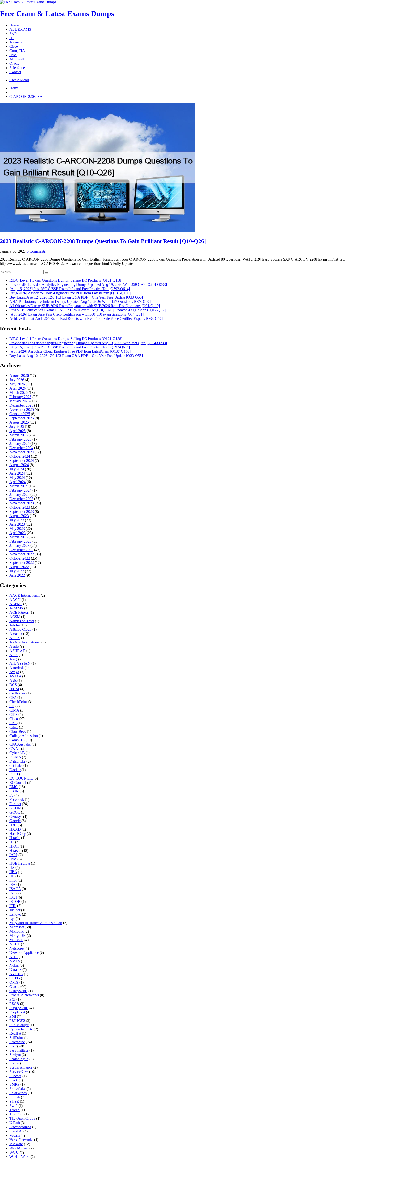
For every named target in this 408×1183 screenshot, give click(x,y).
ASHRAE (17, 651)
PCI (12, 999)
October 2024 (19, 456)
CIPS (13, 714)
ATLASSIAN (19, 663)
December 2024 (21, 448)
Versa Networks (21, 1140)
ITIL (12, 906)
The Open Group (22, 1118)
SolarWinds (18, 1093)
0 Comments (36, 251)
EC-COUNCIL (21, 778)
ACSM (14, 617)
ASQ (13, 659)
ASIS (13, 655)
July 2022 (16, 571)
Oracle (14, 63)
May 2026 (17, 384)
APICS (14, 638)
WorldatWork (19, 1157)
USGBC (15, 1131)
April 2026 (17, 388)
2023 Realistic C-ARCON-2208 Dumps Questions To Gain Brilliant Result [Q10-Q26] (103, 241)
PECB (14, 1004)
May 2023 (17, 529)
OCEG (14, 978)
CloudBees (17, 731)
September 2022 (21, 563)
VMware (16, 1144)
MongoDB (17, 936)
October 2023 (19, 507)
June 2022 (17, 575)
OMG (13, 982)
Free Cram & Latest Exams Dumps (57, 13)
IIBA (13, 872)
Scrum (14, 1063)
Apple (14, 646)
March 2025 (18, 435)
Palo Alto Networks (24, 995)
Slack (13, 1080)
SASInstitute (18, 1050)
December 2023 (21, 499)
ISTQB (15, 902)
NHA (13, 957)
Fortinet (15, 804)
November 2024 (21, 452)
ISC (12, 893)
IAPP (13, 855)
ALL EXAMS (20, 29)
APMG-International (24, 642)
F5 (11, 795)
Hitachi (14, 838)
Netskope (16, 948)
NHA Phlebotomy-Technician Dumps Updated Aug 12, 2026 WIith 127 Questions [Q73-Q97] (80, 302)
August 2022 (19, 567)
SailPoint (16, 1038)
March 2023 (18, 537)
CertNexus (17, 693)
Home (14, 25)
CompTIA (17, 51)
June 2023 (17, 524)
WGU (14, 1152)
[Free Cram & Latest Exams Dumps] (28, 2)
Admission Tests (21, 621)
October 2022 (19, 558)
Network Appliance (24, 953)
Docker (15, 770)
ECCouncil (17, 782)
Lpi (12, 919)
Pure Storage (19, 1025)
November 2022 (21, 554)
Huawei (15, 851)
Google (15, 821)
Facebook (16, 799)
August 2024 (19, 465)
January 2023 (19, 546)
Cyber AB (17, 753)
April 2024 (17, 482)
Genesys (15, 816)
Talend (14, 1110)
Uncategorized (20, 1127)
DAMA (15, 757)
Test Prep (16, 1114)
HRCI (14, 846)
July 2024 (16, 469)
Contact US (203, 1170)
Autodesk (16, 668)
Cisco (13, 46)
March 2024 (18, 486)
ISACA (15, 889)
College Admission (23, 736)
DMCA (150, 1170)
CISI (13, 723)
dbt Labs (15, 765)
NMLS (14, 961)
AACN (15, 600)
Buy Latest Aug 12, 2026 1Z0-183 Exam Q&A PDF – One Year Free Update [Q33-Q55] (76, 297)
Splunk (14, 1097)
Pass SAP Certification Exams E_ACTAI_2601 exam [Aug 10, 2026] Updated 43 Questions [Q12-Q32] (87, 310)
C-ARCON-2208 (22, 96)
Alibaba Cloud (20, 629)
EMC (13, 787)
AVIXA (15, 676)
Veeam (14, 1135)
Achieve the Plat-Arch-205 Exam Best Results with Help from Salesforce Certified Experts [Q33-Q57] (86, 319)
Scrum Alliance (20, 1067)
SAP (13, 34)
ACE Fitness (19, 612)
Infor (13, 880)
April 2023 (17, 533)
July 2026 (16, 380)
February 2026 (20, 397)
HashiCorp (17, 834)
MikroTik (16, 931)
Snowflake (17, 1089)
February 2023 (20, 541)
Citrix (13, 727)
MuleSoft (16, 940)
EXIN (14, 791)
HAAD (15, 829)
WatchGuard (18, 1148)
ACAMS (16, 608)
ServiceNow (18, 1072)
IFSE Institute (19, 863)
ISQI (13, 897)
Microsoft (16, 59)
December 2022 (21, 550)
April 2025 (17, 431)
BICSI (14, 689)
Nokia (14, 965)
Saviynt (15, 1055)
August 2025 (19, 422)
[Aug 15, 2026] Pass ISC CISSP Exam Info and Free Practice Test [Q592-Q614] (69, 289)
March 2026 (18, 392)
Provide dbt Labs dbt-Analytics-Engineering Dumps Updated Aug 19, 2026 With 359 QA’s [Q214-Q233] (88, 285)
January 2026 (19, 401)
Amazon (15, 42)
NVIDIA (16, 974)
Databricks (17, 761)
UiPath (14, 1123)
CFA (13, 697)
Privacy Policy (174, 1170)
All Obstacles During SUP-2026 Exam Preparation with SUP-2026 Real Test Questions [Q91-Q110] (84, 306)
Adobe (14, 625)
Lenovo (15, 914)
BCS (13, 685)
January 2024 (19, 495)
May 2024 (17, 478)
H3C (13, 825)
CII (11, 706)
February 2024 (20, 490)
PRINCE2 (17, 1021)
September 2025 (21, 418)
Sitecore (15, 1076)
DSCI (13, 774)
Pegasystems (18, 1008)
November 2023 (21, 503)
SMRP (14, 1084)
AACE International (24, 595)
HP (11, 38)
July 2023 (16, 520)
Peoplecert (17, 1012)
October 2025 (19, 414)
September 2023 (21, 512)
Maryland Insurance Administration (35, 923)
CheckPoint (18, 702)
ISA (12, 885)
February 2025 (20, 439)
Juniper (14, 910)
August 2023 (19, 516)
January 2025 (19, 443)
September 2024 (21, 461)
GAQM (15, 808)
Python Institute (21, 1029)
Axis (13, 680)
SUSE (14, 1101)
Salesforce (17, 68)
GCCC (14, 812)
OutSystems (18, 991)
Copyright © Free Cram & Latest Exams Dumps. (177, 1175)
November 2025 (21, 409)
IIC (11, 876)
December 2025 (21, 405)
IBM (13, 55)
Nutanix (15, 970)
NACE (14, 944)
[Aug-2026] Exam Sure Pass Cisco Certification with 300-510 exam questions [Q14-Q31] (76, 314)
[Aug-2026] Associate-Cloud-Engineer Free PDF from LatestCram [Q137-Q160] (70, 293)
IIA (11, 868)
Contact (15, 72)
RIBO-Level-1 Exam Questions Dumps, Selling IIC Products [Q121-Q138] (65, 280)
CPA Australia (20, 744)
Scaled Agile (18, 1059)
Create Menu (19, 80)
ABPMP (15, 604)
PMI (12, 1016)
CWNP (14, 748)
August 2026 (19, 375)
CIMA (14, 710)
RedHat (15, 1033)
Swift (13, 1106)
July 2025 (16, 426)
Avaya (14, 672)
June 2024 (17, 473)
